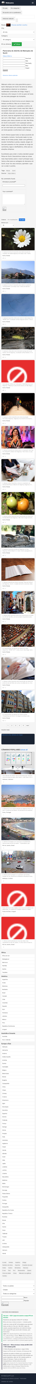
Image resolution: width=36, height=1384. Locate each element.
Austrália (4, 1036)
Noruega (4, 1190)
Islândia (4, 1153)
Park (9, 1270)
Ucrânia (4, 1243)
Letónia (4, 1170)
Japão (4, 1163)
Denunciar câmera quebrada (10, 75)
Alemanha (5, 1050)
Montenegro (5, 1187)
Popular (26, 1300)
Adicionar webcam (8, 18)
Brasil (3, 992)
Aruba (4, 982)
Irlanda (4, 1150)
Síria (3, 1223)
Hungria (4, 1133)
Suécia (4, 1227)
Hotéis (4, 1267)
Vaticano (4, 1250)
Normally (29, 63)
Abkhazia (4, 1047)
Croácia (4, 1097)
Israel (3, 1156)
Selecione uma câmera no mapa (12, 735)
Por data (22, 219)
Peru (3, 1022)
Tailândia (4, 1233)
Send (4, 210)
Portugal (4, 1203)
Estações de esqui (27, 1265)
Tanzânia (4, 972)
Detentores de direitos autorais (10, 1378)
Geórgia (4, 1127)
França (4, 1123)
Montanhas (18, 1267)
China (4, 1087)
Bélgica (4, 1070)
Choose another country (19, 25)
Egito (3, 1103)
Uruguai (4, 1029)
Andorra (4, 1053)
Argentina (5, 979)
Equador (4, 1006)
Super (27, 68)
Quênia (4, 969)
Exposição (5, 1305)
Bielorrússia (5, 1073)
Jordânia (4, 1167)
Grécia (4, 1130)
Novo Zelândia (6, 1039)
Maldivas (4, 1180)
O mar (4, 1270)
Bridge (24, 1262)
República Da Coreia (8, 1210)
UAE (3, 1240)
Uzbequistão (5, 1247)
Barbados (5, 989)
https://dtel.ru (7, 56)
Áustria (4, 1063)
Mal (27, 61)
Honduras (5, 1012)
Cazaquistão (5, 1083)
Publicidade (23, 1378)
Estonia (4, 1116)
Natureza (25, 1267)
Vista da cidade (6, 1273)
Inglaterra (5, 1143)
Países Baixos (6, 1193)
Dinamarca (5, 1100)
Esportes (17, 1265)
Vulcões (4, 1276)
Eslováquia (5, 1107)
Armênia (4, 1060)
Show (18, 44)
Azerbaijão (5, 1066)
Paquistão (5, 1196)
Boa (27, 65)
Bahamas (5, 986)
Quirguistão (5, 1207)
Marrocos (5, 962)
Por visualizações (12, 219)
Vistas (15, 1273)
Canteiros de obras (7, 1265)
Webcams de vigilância (25, 1273)
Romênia (4, 1217)
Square (29, 1270)
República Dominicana (8, 1026)
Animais (11, 1262)
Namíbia (4, 965)
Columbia (5, 1002)
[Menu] (33, 3)
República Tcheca (7, 1213)
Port (14, 1270)
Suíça (3, 1230)
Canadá (4, 996)
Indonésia (5, 1140)
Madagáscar (5, 959)
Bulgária (4, 1080)
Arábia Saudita (6, 1057)
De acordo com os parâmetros (12, 12)
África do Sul (5, 955)
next (27, 725)
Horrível (28, 58)
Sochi (13, 170)
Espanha (4, 1113)
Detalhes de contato (7, 1381)
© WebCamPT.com (7, 1376)
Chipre (4, 1090)
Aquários (17, 1262)
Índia (3, 1137)
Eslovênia (5, 1110)
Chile (3, 999)
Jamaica (4, 1016)
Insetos (10, 1267)
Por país (5, 8)
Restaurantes (21, 1270)
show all (24, 750)
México (4, 1019)
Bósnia (4, 1076)
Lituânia (4, 1173)
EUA (3, 1009)
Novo (25, 1297)
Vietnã (4, 1253)
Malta (3, 1183)
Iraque (4, 1147)
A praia (4, 1262)
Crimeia (4, 1093)
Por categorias (15, 8)
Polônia (4, 1200)
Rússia (8, 170)
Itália (3, 1160)
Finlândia (4, 1120)
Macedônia (5, 1177)
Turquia (4, 1236)
